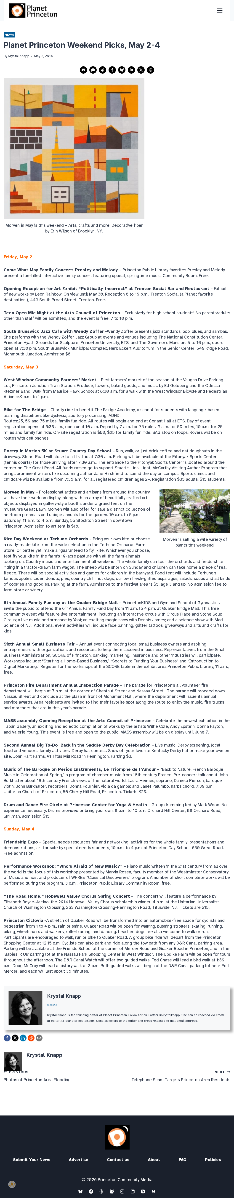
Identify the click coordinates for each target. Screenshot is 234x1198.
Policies (213, 1159)
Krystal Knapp (64, 996)
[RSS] (143, 1191)
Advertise (78, 1159)
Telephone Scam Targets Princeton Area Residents (180, 1076)
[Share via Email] (83, 70)
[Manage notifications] (12, 1184)
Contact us (118, 1159)
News (9, 35)
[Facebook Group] (111, 1191)
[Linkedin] (132, 1191)
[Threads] (101, 1191)
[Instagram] (122, 1191)
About (154, 1159)
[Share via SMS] (93, 70)
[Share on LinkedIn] (131, 70)
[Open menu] (219, 10)
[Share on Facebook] (112, 70)
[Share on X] (141, 70)
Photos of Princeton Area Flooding (37, 1076)
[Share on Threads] (150, 70)
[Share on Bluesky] (121, 70)
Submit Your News (31, 1159)
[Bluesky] (80, 1191)
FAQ (182, 1159)
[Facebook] (91, 1191)
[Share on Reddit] (102, 70)
